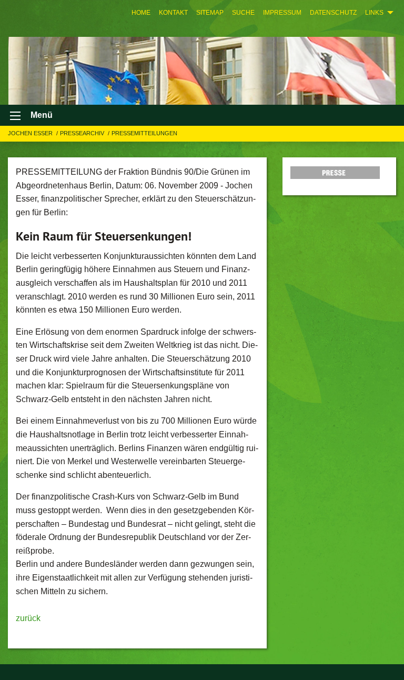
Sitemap (210, 12)
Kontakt (173, 12)
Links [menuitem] (374, 12)
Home (141, 12)
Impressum (282, 12)
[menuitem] (141, 12)
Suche (243, 12)
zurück (28, 618)
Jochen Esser (31, 133)
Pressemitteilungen (144, 133)
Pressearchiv (83, 133)
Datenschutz (333, 12)
